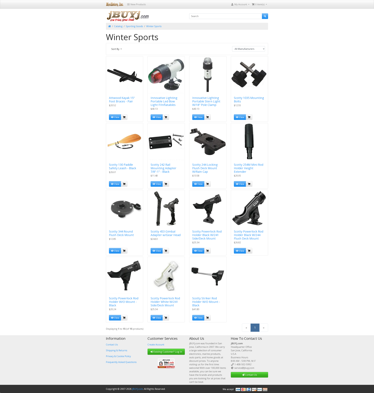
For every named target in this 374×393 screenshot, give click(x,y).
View (116, 117)
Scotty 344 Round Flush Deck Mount (121, 233)
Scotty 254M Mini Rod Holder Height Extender (248, 168)
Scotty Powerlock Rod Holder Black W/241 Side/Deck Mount (207, 234)
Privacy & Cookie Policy (118, 356)
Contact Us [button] (250, 374)
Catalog (118, 26)
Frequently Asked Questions (121, 362)
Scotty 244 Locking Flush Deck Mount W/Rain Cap (205, 168)
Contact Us (112, 344)
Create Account (156, 344)
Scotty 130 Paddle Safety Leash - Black (122, 166)
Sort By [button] (115, 49)
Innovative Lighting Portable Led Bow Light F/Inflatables (164, 101)
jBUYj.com (137, 389)
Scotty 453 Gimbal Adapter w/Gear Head (166, 233)
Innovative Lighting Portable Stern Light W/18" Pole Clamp (206, 101)
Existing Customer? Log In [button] (167, 351)
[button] (240, 4)
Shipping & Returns (116, 350)
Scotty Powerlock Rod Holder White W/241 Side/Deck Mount (165, 301)
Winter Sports (154, 26)
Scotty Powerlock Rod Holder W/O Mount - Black (123, 301)
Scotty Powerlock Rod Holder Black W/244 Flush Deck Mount (248, 234)
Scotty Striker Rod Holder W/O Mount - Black (206, 301)
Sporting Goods (134, 26)
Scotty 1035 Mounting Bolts (249, 99)
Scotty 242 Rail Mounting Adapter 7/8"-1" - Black (163, 168)
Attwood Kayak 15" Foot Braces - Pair (122, 99)
